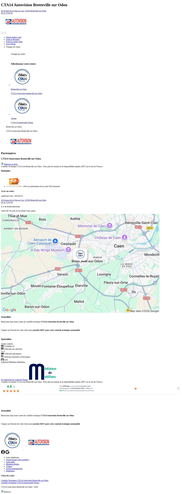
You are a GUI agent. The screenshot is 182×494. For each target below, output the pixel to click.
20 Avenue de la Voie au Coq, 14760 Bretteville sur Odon (23, 11)
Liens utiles (10, 462)
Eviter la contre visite (14, 42)
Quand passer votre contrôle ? (17, 460)
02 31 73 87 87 (7, 13)
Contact (9, 466)
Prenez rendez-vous (13, 37)
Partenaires (10, 471)
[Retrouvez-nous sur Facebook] (3, 453)
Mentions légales (12, 464)
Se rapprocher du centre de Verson (14, 380)
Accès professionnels (14, 469)
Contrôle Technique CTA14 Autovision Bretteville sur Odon (24, 480)
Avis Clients (10, 44)
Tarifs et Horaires (12, 39)
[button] (3, 31)
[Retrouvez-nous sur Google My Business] (7, 453)
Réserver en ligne (11, 164)
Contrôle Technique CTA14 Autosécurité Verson (20, 483)
